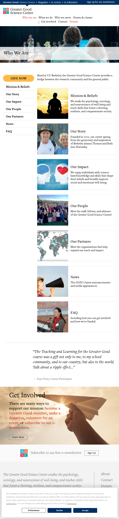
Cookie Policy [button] (11, 503)
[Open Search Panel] (116, 20)
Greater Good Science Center (18, 11)
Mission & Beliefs (18, 87)
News (9, 124)
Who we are (29, 17)
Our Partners (15, 116)
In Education (70, 2)
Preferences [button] (71, 503)
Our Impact (13, 101)
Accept (85, 510)
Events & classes (83, 17)
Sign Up (92, 453)
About (105, 474)
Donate (74, 21)
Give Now (18, 78)
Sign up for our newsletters (101, 2)
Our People (13, 109)
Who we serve (63, 17)
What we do (46, 17)
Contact (62, 21)
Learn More (18, 437)
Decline (59, 510)
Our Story (12, 94)
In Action (56, 2)
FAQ (9, 131)
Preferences (33, 510)
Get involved (48, 21)
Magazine (43, 2)
